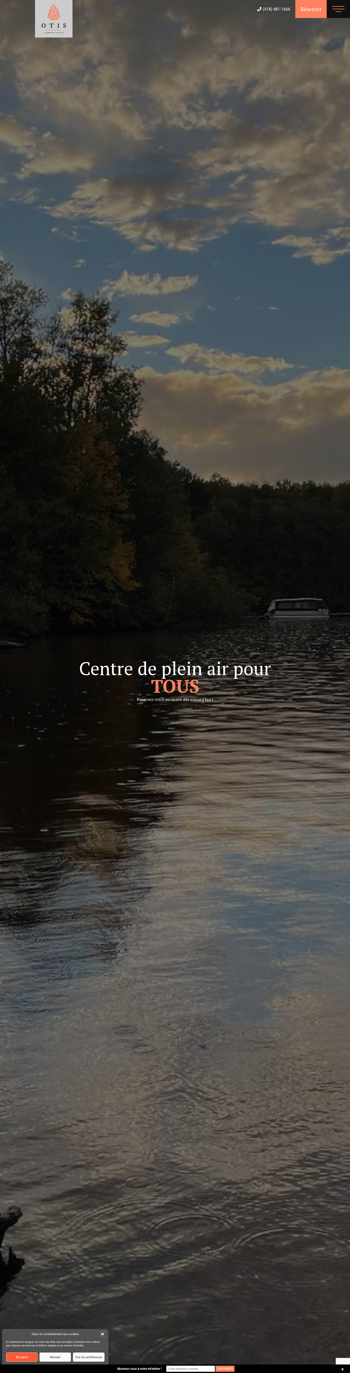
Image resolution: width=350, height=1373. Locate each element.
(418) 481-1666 (276, 9)
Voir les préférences (88, 1357)
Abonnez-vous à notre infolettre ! (139, 1369)
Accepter (22, 1357)
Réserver (311, 9)
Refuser (55, 1357)
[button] (102, 1334)
